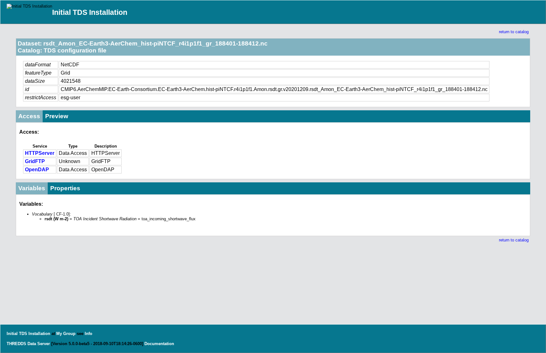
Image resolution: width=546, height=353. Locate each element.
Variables (31, 188)
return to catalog (514, 31)
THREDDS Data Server (28, 343)
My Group (66, 333)
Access (29, 116)
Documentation (159, 343)
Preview (56, 116)
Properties (65, 188)
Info (88, 333)
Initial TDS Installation (89, 12)
